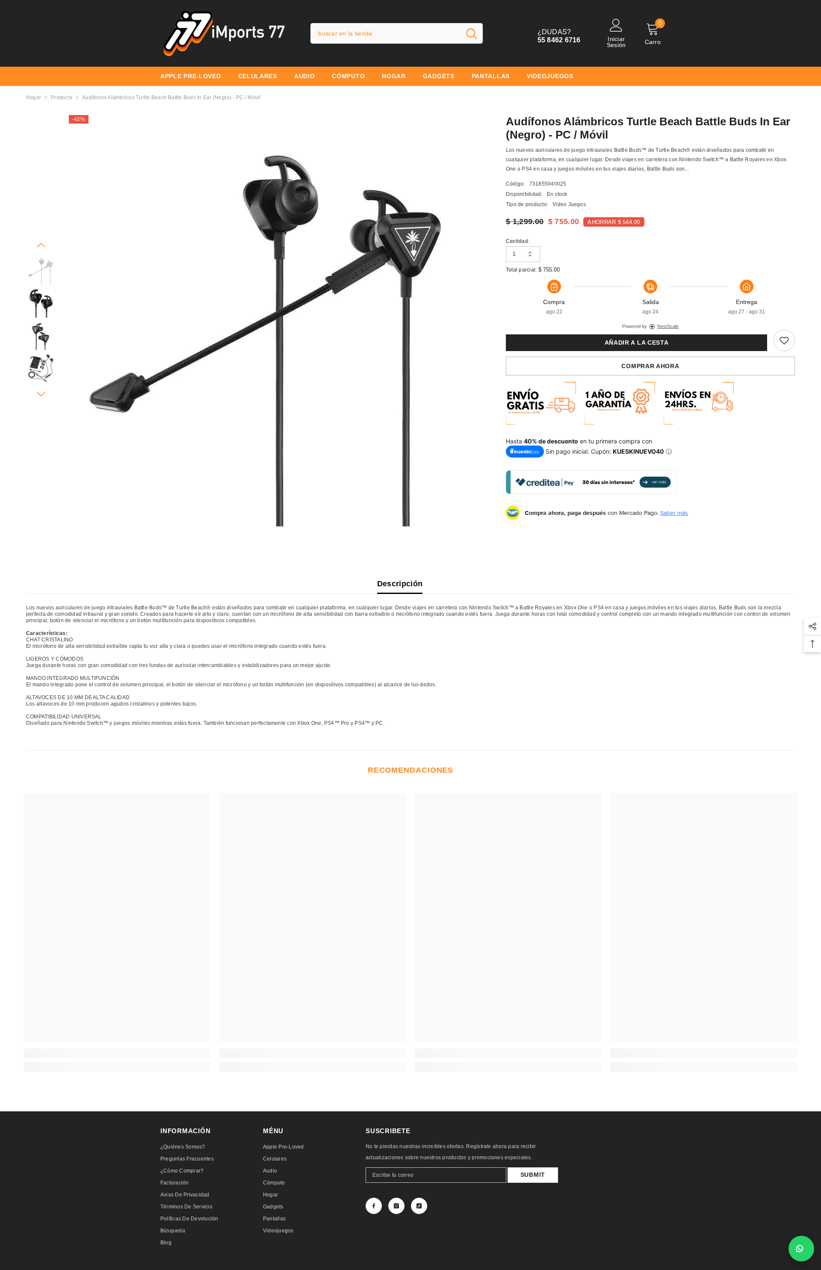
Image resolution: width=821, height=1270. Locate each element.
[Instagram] (396, 1206)
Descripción (400, 583)
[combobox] (385, 33)
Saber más (674, 512)
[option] (274, 320)
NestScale (668, 326)
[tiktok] (419, 1206)
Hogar (33, 97)
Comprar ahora (650, 366)
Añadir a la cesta (637, 342)
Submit (532, 1174)
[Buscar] (396, 33)
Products (61, 97)
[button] (41, 245)
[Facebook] (374, 1206)
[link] (784, 340)
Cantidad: (517, 241)
